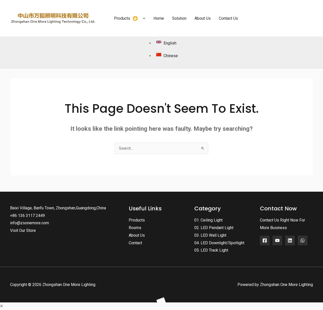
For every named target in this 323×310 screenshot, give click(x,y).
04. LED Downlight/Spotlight (219, 242)
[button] (142, 18)
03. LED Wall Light (210, 235)
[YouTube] (277, 240)
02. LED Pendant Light (213, 227)
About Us (137, 235)
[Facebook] (265, 240)
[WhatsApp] (302, 240)
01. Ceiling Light (208, 220)
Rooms (135, 227)
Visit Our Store (23, 230)
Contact (135, 242)
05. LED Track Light (211, 250)
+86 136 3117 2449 (27, 215)
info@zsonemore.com (29, 222)
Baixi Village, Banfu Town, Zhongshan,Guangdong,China (58, 208)
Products (137, 220)
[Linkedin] (290, 240)
